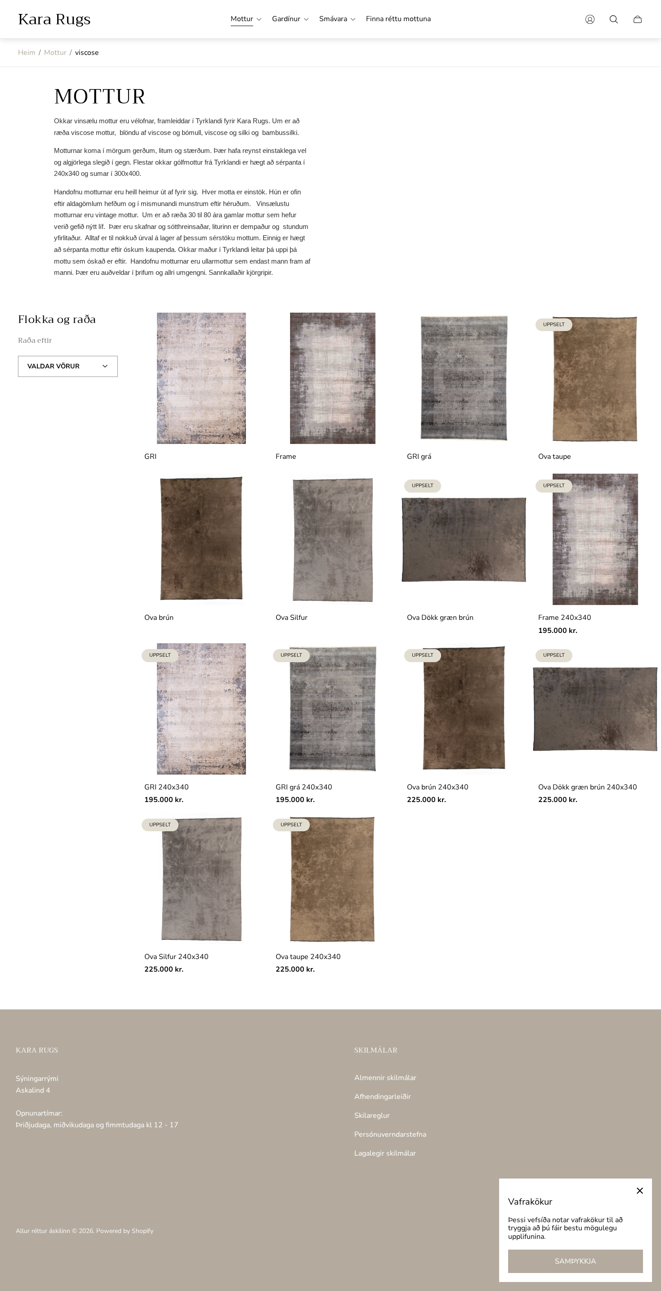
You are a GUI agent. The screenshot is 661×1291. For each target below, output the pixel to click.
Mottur (55, 53)
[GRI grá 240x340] (332, 709)
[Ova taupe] (595, 378)
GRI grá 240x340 (304, 787)
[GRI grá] (464, 378)
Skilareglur (372, 1116)
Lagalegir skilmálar (385, 1153)
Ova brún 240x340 (438, 787)
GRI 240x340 (166, 787)
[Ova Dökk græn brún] (464, 539)
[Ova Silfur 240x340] (201, 878)
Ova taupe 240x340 (308, 957)
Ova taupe (554, 457)
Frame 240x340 (564, 618)
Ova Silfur (292, 618)
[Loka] (640, 1191)
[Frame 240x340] (595, 539)
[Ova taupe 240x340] (332, 878)
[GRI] (201, 378)
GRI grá (419, 457)
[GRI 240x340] (201, 709)
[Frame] (332, 378)
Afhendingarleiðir (382, 1097)
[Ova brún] (201, 539)
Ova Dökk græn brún (440, 618)
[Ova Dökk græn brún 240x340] (595, 709)
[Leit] (614, 19)
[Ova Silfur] (332, 539)
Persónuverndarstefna (390, 1134)
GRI (150, 457)
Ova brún (159, 618)
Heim (27, 53)
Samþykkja (575, 1261)
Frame (286, 457)
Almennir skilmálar (385, 1078)
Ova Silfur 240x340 (176, 957)
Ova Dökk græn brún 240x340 (587, 787)
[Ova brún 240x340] (464, 709)
